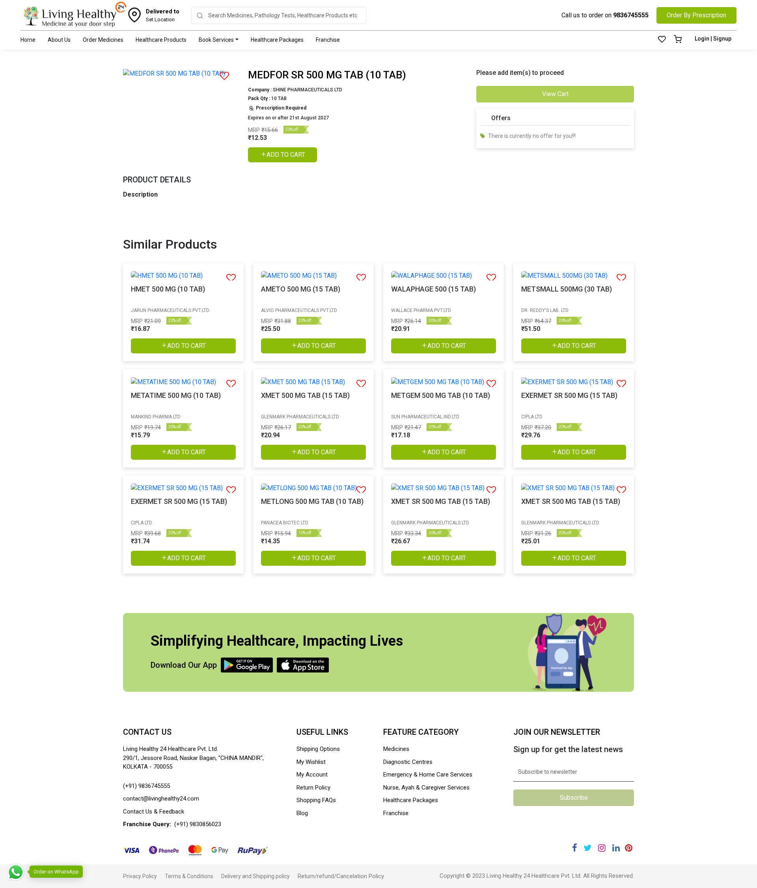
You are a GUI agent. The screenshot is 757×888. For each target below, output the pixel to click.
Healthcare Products (161, 40)
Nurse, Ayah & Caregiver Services (426, 787)
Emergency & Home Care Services (427, 774)
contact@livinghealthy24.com (161, 798)
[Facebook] (574, 848)
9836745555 (631, 15)
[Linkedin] (616, 848)
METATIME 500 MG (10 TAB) (176, 395)
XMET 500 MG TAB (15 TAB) (305, 395)
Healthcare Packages (277, 40)
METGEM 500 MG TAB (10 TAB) (440, 395)
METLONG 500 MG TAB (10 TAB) (312, 501)
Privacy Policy (140, 876)
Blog (302, 813)
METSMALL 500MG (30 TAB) (566, 289)
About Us (59, 40)
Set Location (162, 15)
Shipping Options (318, 748)
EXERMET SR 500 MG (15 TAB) (569, 395)
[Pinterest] (629, 848)
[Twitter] (587, 848)
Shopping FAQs (316, 800)
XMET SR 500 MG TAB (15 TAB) (440, 501)
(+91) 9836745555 (146, 786)
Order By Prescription (696, 15)
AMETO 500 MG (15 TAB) (300, 289)
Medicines (396, 748)
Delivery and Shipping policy (255, 876)
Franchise (328, 40)
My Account (312, 774)
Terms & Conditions (189, 876)
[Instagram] (602, 848)
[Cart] (678, 40)
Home (28, 40)
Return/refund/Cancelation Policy (341, 876)
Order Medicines (103, 40)
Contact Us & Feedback (153, 811)
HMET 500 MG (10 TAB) (168, 289)
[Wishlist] (662, 40)
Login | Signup (713, 38)
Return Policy (313, 787)
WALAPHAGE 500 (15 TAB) (433, 289)
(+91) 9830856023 (197, 824)
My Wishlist (311, 761)
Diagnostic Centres (408, 761)
